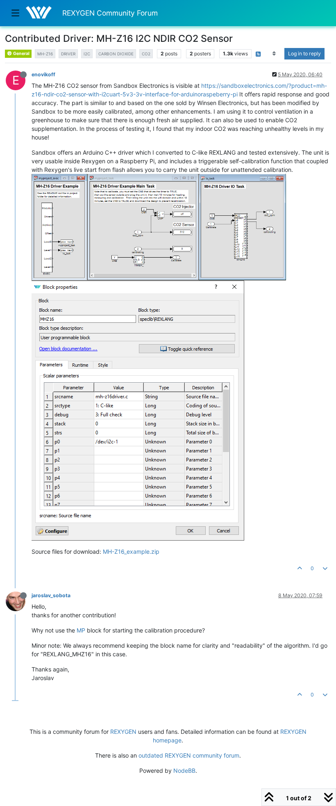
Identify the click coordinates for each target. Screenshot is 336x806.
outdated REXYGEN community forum (188, 755)
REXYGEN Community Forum (110, 13)
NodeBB (184, 770)
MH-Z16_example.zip (131, 551)
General (21, 53)
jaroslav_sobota (51, 595)
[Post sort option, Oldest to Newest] (274, 53)
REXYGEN (123, 731)
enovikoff (43, 74)
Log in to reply (304, 53)
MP (81, 630)
